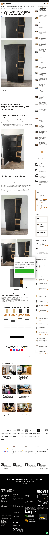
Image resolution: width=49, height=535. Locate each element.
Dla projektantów (26, 3)
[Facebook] (42, 1)
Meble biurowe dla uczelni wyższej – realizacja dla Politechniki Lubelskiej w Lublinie (23, 378)
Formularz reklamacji (16, 516)
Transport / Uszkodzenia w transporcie (6, 505)
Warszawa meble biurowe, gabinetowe (42, 508)
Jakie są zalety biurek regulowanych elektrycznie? (18, 499)
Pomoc (39, 3)
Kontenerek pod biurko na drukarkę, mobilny (43, 232)
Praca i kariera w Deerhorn (16, 525)
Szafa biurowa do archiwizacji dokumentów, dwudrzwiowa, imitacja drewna (14, 317)
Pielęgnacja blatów (27, 495)
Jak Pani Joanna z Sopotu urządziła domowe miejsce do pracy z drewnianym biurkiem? (24, 414)
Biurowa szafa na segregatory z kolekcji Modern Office (17, 287)
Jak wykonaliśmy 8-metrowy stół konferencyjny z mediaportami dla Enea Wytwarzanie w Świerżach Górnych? (43, 87)
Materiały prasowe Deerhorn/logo (17, 520)
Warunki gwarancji (27, 490)
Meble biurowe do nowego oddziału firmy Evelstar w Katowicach (43, 110)
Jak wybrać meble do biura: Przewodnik (17, 505)
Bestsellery (20, 6)
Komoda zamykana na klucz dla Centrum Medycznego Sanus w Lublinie (43, 131)
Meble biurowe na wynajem (17, 491)
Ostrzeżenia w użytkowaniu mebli (29, 494)
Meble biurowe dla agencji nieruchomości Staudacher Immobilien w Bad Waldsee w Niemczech (43, 73)
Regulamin (2, 500)
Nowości (27, 6)
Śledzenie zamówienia (4, 506)
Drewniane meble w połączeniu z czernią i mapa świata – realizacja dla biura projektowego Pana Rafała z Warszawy (43, 144)
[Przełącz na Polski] (36, 1)
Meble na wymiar (32, 3)
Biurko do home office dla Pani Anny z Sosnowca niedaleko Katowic (42, 125)
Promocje (16, 3)
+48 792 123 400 (6, 491)
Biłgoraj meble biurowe (40, 507)
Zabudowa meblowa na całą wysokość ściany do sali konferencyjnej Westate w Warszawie (43, 104)
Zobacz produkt (17, 289)
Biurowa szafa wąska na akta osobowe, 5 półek (27, 316)
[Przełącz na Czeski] (40, 1)
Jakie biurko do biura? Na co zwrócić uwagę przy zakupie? (18, 507)
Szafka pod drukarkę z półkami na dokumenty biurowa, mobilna (43, 219)
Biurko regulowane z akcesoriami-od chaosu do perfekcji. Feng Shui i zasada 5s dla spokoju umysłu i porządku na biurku (25, 356)
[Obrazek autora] (1, 16)
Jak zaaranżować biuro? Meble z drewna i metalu (17, 502)
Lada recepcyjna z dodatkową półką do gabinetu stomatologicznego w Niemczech (42, 118)
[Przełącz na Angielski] (39, 1)
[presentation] (7, 311)
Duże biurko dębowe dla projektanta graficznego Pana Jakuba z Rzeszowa (24, 396)
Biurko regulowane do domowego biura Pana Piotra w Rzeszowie (42, 137)
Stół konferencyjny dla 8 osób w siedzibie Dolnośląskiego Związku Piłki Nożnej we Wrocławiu (43, 59)
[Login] (45, 3)
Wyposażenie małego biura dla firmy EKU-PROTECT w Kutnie (43, 79)
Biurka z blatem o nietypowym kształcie (29, 502)
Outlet (24, 6)
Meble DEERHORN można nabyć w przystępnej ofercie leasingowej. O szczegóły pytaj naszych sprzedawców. (30, 508)
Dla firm (22, 3)
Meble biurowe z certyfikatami (29, 500)
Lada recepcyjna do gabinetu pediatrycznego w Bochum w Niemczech (43, 66)
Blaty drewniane (27, 496)
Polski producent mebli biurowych (18, 512)
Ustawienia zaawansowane (24, 274)
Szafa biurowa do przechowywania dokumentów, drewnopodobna (7, 316)
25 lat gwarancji (41, 163)
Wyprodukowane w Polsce (43, 174)
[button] (47, 449)
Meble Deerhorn (3, 8)
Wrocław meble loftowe (40, 512)
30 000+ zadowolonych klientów (42, 180)
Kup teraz (6, 319)
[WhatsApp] (47, 533)
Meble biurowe (15, 490)
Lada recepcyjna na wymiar (17, 494)
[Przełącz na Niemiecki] (37, 1)
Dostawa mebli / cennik (4, 501)
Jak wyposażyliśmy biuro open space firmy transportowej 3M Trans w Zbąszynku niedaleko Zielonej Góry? (43, 51)
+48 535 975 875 (6, 489)
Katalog (2, 507)
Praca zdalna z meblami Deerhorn (17, 511)
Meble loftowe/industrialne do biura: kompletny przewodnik (18, 509)
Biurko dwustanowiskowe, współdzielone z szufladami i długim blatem (42, 225)
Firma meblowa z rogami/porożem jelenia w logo (30, 498)
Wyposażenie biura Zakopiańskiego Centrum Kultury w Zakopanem (7, 377)
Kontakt (42, 3)
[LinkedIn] (47, 1)
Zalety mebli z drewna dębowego (17, 500)
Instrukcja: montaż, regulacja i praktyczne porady (29, 492)
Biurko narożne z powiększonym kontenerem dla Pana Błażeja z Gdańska (8, 396)
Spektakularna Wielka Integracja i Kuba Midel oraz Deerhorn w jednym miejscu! (8, 355)
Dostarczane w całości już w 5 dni (43, 169)
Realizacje (32, 6)
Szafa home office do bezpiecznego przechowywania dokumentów (16, 106)
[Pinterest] (46, 1)
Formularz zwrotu (15, 517)
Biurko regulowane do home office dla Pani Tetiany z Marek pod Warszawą (8, 414)
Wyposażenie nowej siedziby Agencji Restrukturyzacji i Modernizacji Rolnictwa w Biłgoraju (43, 96)
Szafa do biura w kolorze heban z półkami (21, 315)
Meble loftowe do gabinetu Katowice (42, 509)
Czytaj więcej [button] (15, 452)
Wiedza (36, 3)
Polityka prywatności (4, 502)
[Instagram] (43, 1)
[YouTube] (45, 1)
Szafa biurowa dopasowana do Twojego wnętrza (14, 116)
